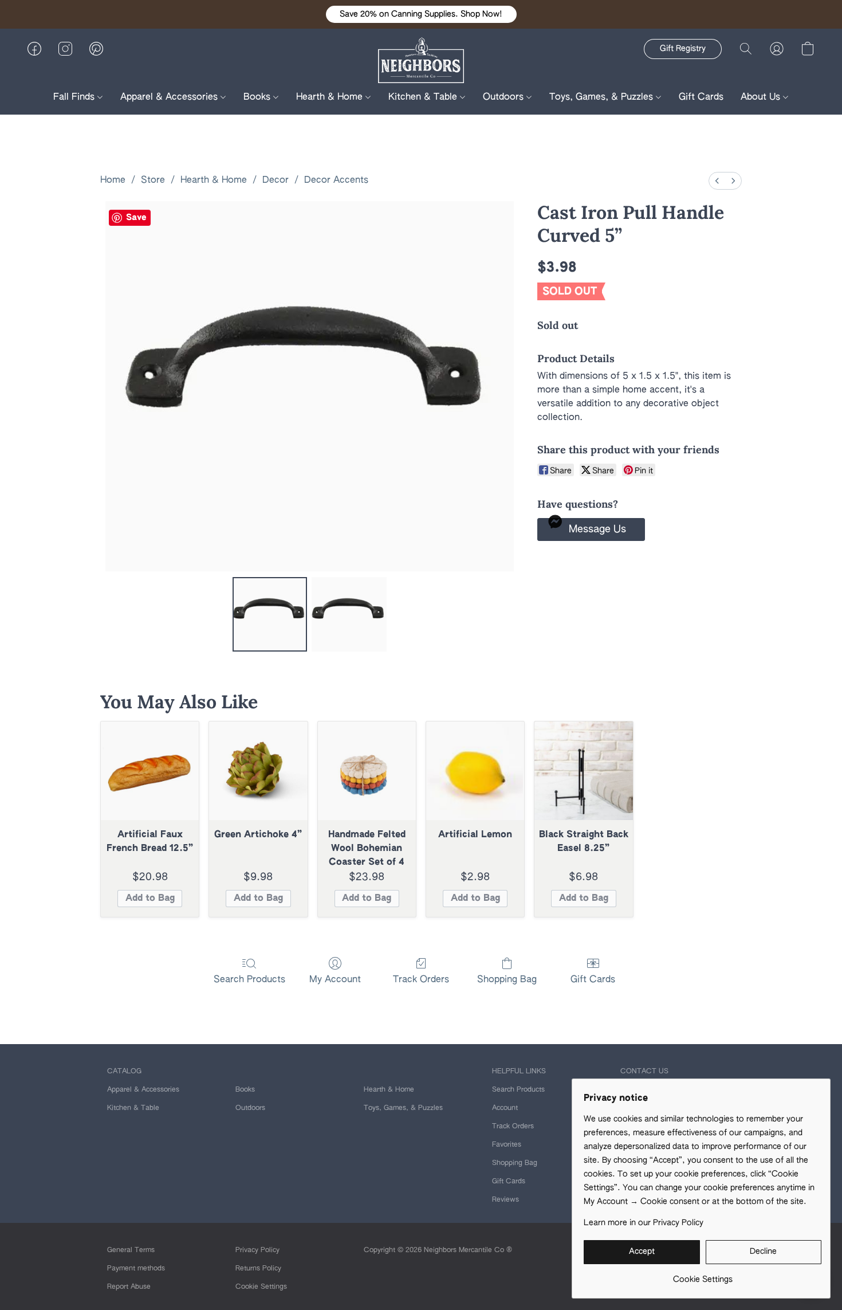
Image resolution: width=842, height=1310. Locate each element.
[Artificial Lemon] (475, 770)
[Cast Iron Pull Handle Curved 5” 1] (349, 614)
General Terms (131, 1250)
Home (112, 180)
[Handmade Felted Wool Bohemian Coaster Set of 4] (367, 770)
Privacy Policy (257, 1250)
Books (258, 97)
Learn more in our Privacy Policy (643, 1223)
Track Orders (421, 980)
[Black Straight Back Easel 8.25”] (583, 770)
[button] (421, 14)
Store (153, 180)
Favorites (506, 1145)
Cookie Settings (261, 1287)
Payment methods (136, 1268)
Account (505, 1108)
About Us (762, 97)
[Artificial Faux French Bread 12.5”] (150, 770)
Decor (275, 180)
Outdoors (504, 97)
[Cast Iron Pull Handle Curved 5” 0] (270, 614)
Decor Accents (336, 180)
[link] (702, 1275)
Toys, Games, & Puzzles (602, 97)
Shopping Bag (507, 980)
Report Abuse (129, 1287)
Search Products (249, 980)
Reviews (505, 1200)
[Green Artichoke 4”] (258, 770)
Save (136, 217)
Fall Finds (75, 97)
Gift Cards (701, 97)
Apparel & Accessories (170, 97)
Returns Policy (258, 1268)
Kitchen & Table (424, 97)
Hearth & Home (330, 97)
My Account (335, 980)
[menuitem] (717, 180)
